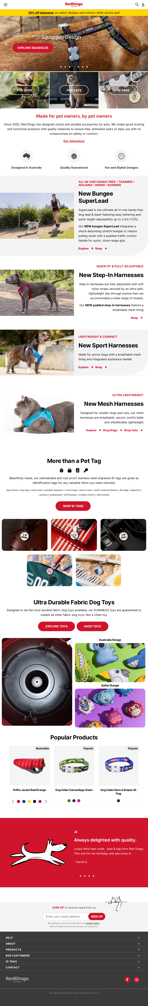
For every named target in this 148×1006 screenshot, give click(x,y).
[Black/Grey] (34, 801)
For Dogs (24, 90)
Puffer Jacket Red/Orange (29, 790)
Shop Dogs (110, 430)
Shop (98, 248)
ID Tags (123, 90)
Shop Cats (131, 430)
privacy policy (92, 923)
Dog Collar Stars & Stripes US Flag (118, 791)
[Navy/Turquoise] (23, 801)
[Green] (69, 800)
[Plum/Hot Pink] (40, 801)
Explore (84, 248)
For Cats (74, 90)
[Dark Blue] (73, 800)
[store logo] (74, 5)
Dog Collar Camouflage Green (73, 790)
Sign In (143, 5)
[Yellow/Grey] (29, 801)
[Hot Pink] (78, 800)
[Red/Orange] (18, 801)
